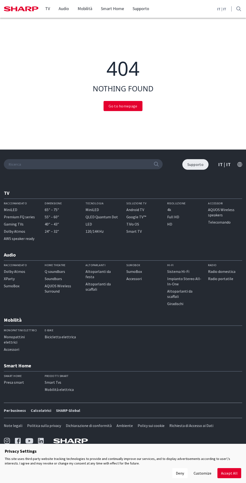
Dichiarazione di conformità (89, 425)
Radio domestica (221, 271)
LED (89, 224)
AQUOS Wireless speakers (221, 212)
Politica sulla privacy (44, 425)
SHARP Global (68, 410)
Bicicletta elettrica (60, 336)
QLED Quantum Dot (102, 216)
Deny (180, 473)
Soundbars (53, 278)
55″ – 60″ (52, 216)
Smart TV (134, 231)
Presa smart (14, 382)
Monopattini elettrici (14, 339)
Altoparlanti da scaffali (98, 287)
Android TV (135, 209)
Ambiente (125, 425)
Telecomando (219, 222)
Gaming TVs (14, 224)
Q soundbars (55, 271)
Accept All (229, 473)
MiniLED (10, 209)
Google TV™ (136, 216)
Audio (64, 8)
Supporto (141, 8)
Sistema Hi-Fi (178, 271)
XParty (9, 278)
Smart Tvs (53, 382)
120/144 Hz (95, 231)
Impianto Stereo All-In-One (184, 281)
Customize (202, 473)
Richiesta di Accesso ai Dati (191, 425)
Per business (15, 410)
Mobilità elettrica (59, 389)
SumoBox (11, 285)
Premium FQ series (19, 216)
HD (169, 224)
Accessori (134, 278)
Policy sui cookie (151, 425)
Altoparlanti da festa (98, 274)
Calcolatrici (41, 410)
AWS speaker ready (19, 238)
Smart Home (112, 8)
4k (169, 209)
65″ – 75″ (52, 209)
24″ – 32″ (52, 231)
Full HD (173, 216)
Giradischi (175, 303)
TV (47, 8)
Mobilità (85, 8)
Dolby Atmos (14, 231)
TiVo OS (132, 224)
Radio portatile (220, 278)
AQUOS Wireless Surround (58, 288)
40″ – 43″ (52, 224)
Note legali (13, 425)
